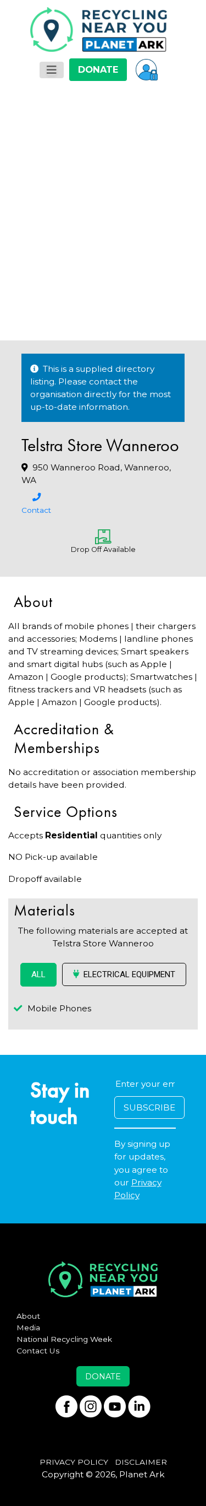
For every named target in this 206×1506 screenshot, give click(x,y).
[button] (147, 69)
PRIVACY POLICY (74, 1462)
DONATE (98, 69)
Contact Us (38, 1350)
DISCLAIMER (141, 1462)
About (28, 1316)
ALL (38, 974)
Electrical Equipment (129, 974)
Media (28, 1327)
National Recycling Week (64, 1339)
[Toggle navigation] (52, 70)
